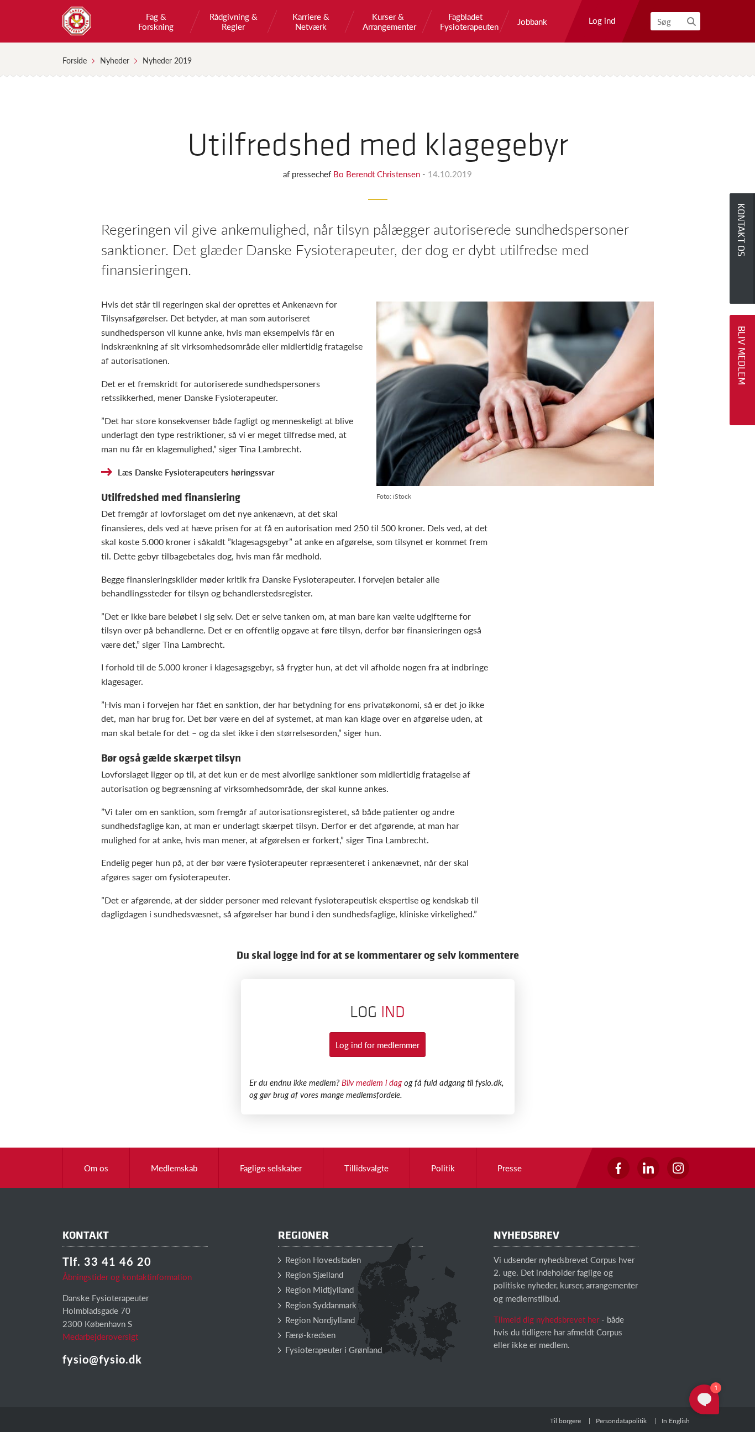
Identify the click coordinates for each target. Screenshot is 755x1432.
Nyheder (114, 60)
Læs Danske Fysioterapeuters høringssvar (196, 472)
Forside (74, 60)
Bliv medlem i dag (372, 1082)
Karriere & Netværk (310, 21)
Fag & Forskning (156, 21)
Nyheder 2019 (167, 60)
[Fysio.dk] (76, 21)
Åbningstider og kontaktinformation (127, 1276)
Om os (96, 1168)
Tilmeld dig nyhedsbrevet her (546, 1319)
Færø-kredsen (309, 1334)
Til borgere (565, 1420)
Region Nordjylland (319, 1319)
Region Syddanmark (319, 1305)
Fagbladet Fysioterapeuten (465, 21)
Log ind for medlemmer (377, 1044)
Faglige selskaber (271, 1168)
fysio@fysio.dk (102, 1359)
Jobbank (532, 22)
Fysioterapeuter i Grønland (332, 1349)
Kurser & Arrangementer (388, 21)
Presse (509, 1168)
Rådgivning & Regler (233, 21)
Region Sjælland (313, 1274)
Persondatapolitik (621, 1420)
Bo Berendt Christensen (377, 173)
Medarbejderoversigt (100, 1336)
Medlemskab (174, 1168)
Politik (443, 1168)
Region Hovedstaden (322, 1259)
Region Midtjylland (318, 1289)
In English (676, 1420)
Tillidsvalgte (366, 1168)
